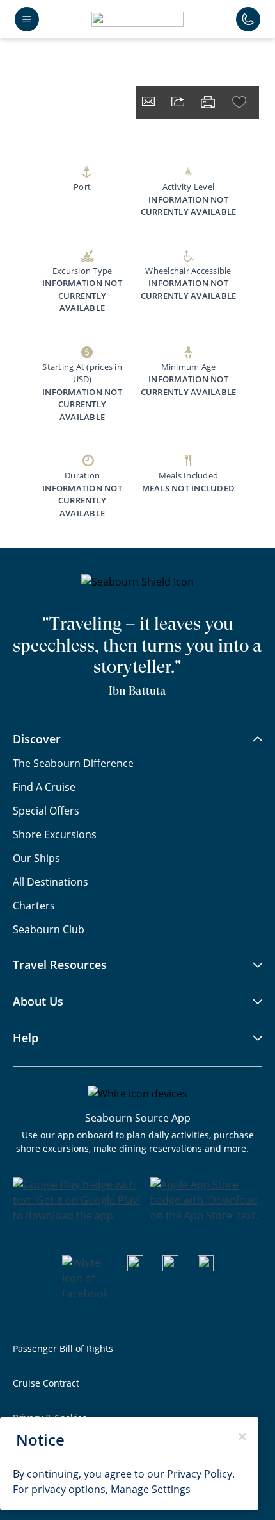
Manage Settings (151, 1489)
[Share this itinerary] (177, 102)
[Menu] (27, 19)
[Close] (242, 1437)
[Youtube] (135, 1267)
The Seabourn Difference (73, 763)
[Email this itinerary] (148, 102)
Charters (34, 905)
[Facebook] (85, 1293)
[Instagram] (170, 1267)
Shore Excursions (55, 834)
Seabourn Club (48, 929)
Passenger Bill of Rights (63, 1348)
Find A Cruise (44, 786)
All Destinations (50, 881)
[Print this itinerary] (208, 102)
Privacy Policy (199, 1473)
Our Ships (36, 858)
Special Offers (46, 810)
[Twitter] (206, 1267)
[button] (137, 19)
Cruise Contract (46, 1383)
